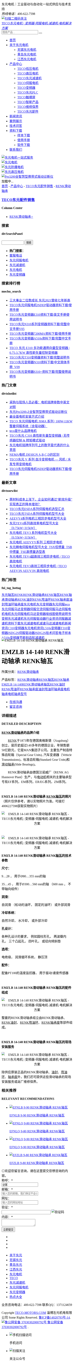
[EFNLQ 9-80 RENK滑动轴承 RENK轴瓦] (38, 1123)
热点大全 (15, 1297)
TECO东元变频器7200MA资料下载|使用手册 (40, 333)
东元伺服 (58, 604)
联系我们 (15, 149)
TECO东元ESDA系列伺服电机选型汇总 (36, 509)
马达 (33, 614)
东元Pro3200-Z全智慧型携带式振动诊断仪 (38, 411)
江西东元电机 (26, 59)
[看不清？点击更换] (58, 1211)
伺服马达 (55, 609)
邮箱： (7, 1189)
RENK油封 (25, 599)
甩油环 (9, 604)
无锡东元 (15, 1260)
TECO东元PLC (27, 92)
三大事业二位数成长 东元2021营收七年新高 (39, 300)
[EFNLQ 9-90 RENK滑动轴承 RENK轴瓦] (38, 1139)
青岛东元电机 (26, 54)
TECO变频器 (26, 87)
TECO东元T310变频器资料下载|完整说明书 (39, 357)
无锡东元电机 (26, 49)
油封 (41, 689)
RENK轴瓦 (52, 595)
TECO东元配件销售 (39, 186)
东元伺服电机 (18, 260)
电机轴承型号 (17, 694)
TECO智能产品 (27, 102)
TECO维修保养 (27, 106)
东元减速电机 (30, 623)
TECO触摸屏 (26, 97)
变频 (5, 618)
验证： (7, 1207)
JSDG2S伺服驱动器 (21, 633)
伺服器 (63, 618)
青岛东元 (15, 1264)
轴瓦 (11, 595)
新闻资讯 (15, 116)
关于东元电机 (18, 45)
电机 (8, 614)
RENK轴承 (61, 679)
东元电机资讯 (33, 628)
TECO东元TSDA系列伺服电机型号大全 (36, 513)
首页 (12, 40)
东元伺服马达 (11, 609)
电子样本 (64, 633)
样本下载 (23, 135)
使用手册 (23, 140)
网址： (6, 1198)
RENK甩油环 (42, 599)
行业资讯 (52, 618)
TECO (13, 1278)
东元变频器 (17, 274)
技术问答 (15, 126)
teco (67, 604)
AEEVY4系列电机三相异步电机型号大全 (37, 518)
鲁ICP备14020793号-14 (54, 1317)
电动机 (41, 777)
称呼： (7, 1180)
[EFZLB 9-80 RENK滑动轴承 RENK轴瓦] (38, 1155)
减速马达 (45, 623)
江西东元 (15, 1269)
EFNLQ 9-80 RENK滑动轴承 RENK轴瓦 (37, 1131)
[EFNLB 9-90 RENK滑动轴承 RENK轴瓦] (38, 1107)
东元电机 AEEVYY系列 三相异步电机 (35, 542)
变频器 (25, 609)
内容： (7, 1217)
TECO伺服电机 (27, 83)
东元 (5, 595)
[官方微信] (14, 18)
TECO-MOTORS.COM (30, 1312)
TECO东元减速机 (29, 78)
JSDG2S (40, 633)
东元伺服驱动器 (35, 618)
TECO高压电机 (27, 73)
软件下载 (23, 145)
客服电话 (15, 255)
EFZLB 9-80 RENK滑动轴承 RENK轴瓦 (36, 1163)
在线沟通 (15, 702)
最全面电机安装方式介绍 (26, 416)
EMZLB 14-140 (12, 684)
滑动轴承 (11, 599)
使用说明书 (63, 614)
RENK (18, 595)
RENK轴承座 (60, 599)
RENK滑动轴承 (21, 216)
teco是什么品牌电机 (23, 431)
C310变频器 (16, 628)
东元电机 (15, 269)
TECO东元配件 (27, 111)
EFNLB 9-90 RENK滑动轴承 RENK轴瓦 (37, 1115)
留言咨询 (15, 706)
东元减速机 (17, 265)
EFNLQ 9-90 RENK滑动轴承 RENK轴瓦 (37, 1147)
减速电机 (58, 623)
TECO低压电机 (27, 68)
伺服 (33, 609)
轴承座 (19, 604)
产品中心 (15, 64)
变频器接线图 (45, 614)
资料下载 (15, 130)
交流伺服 (42, 609)
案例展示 (15, 121)
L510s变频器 (52, 628)
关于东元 (15, 1255)
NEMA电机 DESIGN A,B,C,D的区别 (34, 454)
